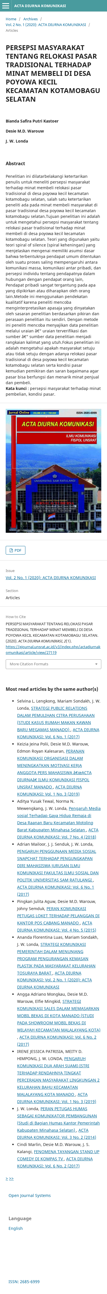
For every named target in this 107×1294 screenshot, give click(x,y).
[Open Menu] (5, 5)
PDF (17, 550)
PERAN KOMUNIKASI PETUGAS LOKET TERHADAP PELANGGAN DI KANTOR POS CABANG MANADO (58, 916)
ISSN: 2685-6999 (24, 1281)
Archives (30, 18)
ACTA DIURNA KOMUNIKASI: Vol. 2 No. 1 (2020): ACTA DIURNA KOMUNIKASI (54, 980)
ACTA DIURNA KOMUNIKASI (40, 5)
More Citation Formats (29, 663)
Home (11, 18)
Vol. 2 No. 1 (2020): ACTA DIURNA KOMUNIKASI (46, 24)
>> (11, 1178)
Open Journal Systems (30, 1195)
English (16, 1228)
